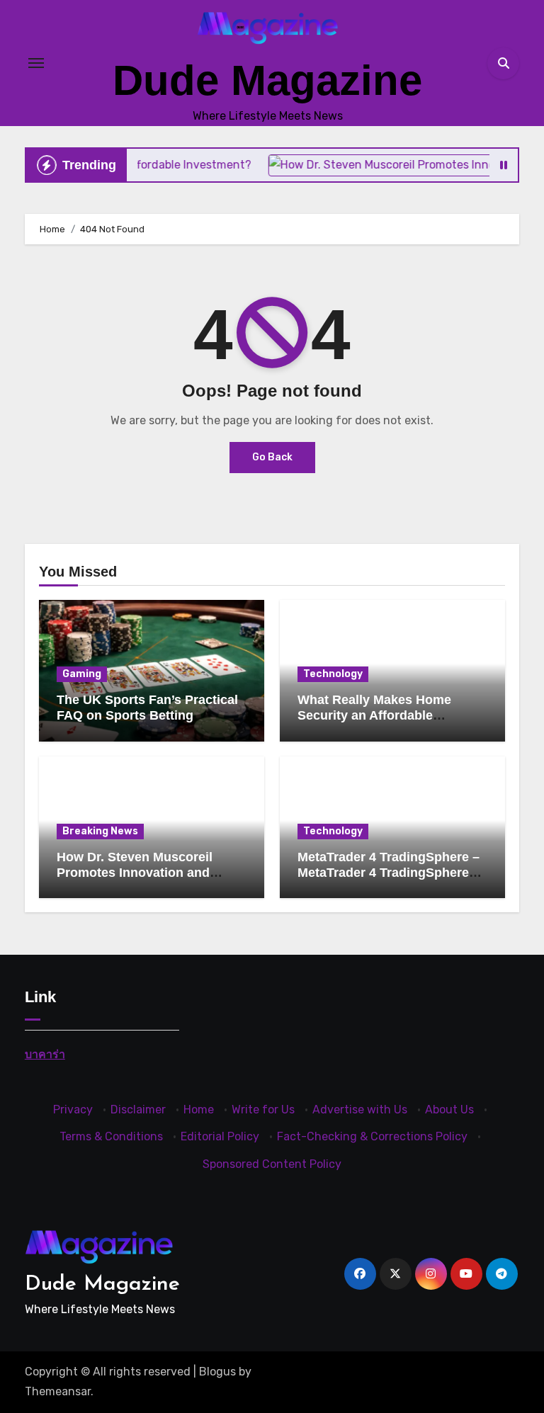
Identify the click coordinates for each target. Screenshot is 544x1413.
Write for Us (263, 1109)
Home (198, 1109)
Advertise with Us (359, 1109)
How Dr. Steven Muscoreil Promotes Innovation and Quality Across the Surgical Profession (139, 880)
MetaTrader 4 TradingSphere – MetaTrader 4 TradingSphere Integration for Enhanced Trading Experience (389, 880)
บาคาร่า (45, 1054)
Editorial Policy (220, 1136)
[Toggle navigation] (36, 63)
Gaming (81, 674)
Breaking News (100, 831)
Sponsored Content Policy (272, 1164)
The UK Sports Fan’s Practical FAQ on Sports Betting (147, 707)
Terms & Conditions (111, 1136)
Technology (333, 674)
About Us (449, 1109)
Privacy (73, 1109)
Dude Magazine (267, 80)
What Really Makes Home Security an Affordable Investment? (374, 715)
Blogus (217, 1371)
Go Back (272, 457)
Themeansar (58, 1391)
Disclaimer (138, 1109)
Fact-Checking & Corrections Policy (372, 1136)
